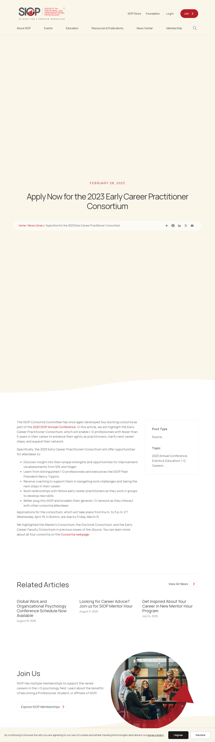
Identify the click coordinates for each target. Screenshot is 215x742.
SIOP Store (134, 13)
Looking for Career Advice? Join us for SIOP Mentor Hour (106, 603)
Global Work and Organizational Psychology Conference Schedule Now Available (42, 608)
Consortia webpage (75, 534)
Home (22, 225)
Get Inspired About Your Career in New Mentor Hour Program (167, 605)
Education (72, 28)
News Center (145, 28)
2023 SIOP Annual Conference (54, 427)
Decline (200, 735)
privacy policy (156, 735)
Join (186, 13)
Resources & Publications (107, 28)
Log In (170, 13)
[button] (195, 28)
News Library (36, 225)
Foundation (153, 13)
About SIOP (24, 28)
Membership (174, 28)
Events (48, 28)
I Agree (178, 735)
